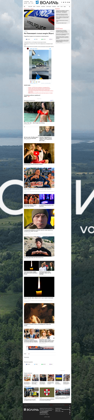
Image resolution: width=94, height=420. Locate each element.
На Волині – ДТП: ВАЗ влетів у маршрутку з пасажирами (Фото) (38, 87)
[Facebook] (61, 2)
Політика (38, 6)
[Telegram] (67, 2)
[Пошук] (69, 7)
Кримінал (54, 6)
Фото (62, 6)
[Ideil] (47, 416)
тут (28, 96)
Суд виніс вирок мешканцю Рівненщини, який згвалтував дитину (39, 88)
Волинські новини (26, 8)
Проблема (43, 6)
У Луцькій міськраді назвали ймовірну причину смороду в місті (39, 89)
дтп (29, 353)
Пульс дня (30, 6)
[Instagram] (65, 2)
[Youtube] (69, 2)
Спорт (58, 6)
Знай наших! (48, 6)
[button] (31, 1)
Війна (34, 6)
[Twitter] (63, 2)
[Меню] (24, 6)
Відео (65, 6)
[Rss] (69, 414)
